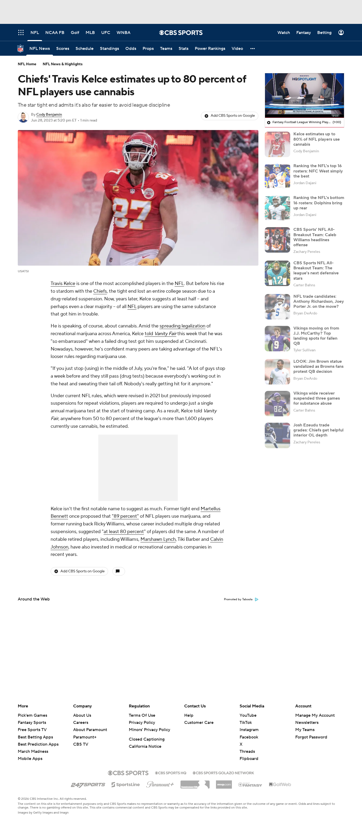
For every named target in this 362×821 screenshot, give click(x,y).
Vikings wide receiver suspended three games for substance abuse (316, 398)
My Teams (305, 729)
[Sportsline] (126, 784)
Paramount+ (84, 737)
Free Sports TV (32, 729)
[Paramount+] (160, 783)
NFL (179, 283)
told (160, 334)
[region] (304, 95)
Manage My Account (315, 715)
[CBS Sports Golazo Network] (223, 772)
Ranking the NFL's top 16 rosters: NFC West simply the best (318, 171)
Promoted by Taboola (238, 599)
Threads (247, 751)
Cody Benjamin (49, 114)
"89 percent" (125, 516)
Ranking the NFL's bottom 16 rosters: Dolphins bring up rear (318, 202)
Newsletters (307, 722)
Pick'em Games (32, 715)
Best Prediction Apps (38, 744)
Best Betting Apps (35, 737)
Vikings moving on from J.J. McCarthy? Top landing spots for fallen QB (316, 336)
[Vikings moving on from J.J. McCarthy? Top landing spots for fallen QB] (277, 338)
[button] (252, 48)
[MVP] (224, 782)
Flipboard (249, 758)
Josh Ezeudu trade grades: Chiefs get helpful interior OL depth (318, 430)
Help (188, 715)
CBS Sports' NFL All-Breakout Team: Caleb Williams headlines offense (314, 237)
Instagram (249, 729)
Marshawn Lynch (158, 539)
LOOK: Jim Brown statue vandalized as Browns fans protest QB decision (318, 366)
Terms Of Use (142, 715)
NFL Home (27, 64)
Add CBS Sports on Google (233, 115)
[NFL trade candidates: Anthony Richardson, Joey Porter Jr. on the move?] (277, 306)
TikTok (246, 722)
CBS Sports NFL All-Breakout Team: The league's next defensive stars (316, 270)
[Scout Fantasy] (250, 784)
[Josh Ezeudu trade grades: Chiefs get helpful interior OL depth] (277, 435)
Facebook (249, 737)
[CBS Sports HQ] (170, 772)
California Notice (145, 746)
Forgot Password (311, 737)
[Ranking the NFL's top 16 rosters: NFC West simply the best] (277, 176)
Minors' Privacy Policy (149, 729)
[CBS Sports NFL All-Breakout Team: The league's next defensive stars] (277, 273)
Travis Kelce (63, 283)
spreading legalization (182, 326)
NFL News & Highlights (63, 64)
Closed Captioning (147, 739)
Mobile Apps (30, 758)
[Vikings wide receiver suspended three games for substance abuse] (277, 403)
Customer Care (199, 722)
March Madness (33, 751)
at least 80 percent (124, 532)
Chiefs (100, 291)
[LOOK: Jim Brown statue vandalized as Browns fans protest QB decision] (277, 371)
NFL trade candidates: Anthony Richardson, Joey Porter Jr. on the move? (318, 301)
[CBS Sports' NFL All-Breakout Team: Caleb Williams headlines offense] (277, 240)
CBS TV (80, 744)
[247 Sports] (88, 783)
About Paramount (90, 729)
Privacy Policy (142, 722)
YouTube (248, 715)
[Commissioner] (195, 782)
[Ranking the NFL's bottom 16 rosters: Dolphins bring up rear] (277, 208)
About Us (82, 715)
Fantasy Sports (32, 722)
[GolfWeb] (280, 784)
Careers (80, 722)
